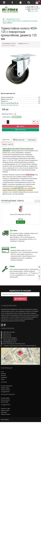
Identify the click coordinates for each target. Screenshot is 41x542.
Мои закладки (4, 402)
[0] (37, 2)
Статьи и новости (5, 390)
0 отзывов (12, 45)
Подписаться (21, 299)
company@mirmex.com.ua (9, 342)
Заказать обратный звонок (10, 340)
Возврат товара (5, 410)
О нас (2, 371)
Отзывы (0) (32, 140)
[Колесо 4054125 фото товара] (20, 69)
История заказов (5, 400)
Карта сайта (4, 412)
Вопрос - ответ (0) (7, 144)
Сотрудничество (5, 391)
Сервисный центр (5, 414)
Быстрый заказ (21, 212)
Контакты (3, 375)
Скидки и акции (5, 388)
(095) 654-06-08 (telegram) (10, 338)
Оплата (3, 379)
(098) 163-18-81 (32, 9)
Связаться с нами (5, 408)
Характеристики (19, 140)
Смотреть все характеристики (9, 105)
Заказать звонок (34, 11)
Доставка (3, 373)
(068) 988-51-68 (32, 7)
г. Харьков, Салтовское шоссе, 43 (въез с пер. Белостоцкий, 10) (19, 345)
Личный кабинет (5, 398)
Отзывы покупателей (6, 386)
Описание (7, 139)
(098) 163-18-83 (7, 336)
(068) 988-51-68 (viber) (9, 332)
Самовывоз (4, 377)
